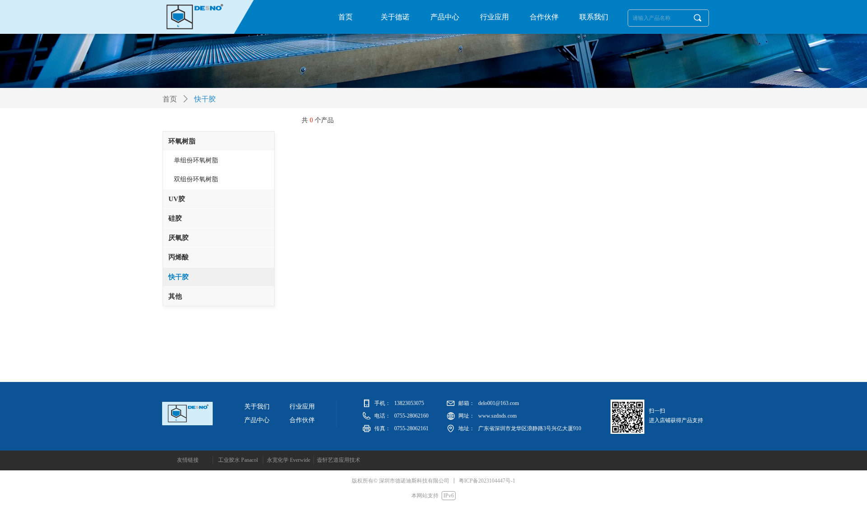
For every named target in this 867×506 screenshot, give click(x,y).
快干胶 (178, 277)
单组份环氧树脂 (196, 160)
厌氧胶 (178, 237)
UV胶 (176, 198)
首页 (170, 99)
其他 (175, 296)
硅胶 (175, 218)
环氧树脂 (182, 141)
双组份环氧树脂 (196, 179)
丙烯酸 (178, 257)
